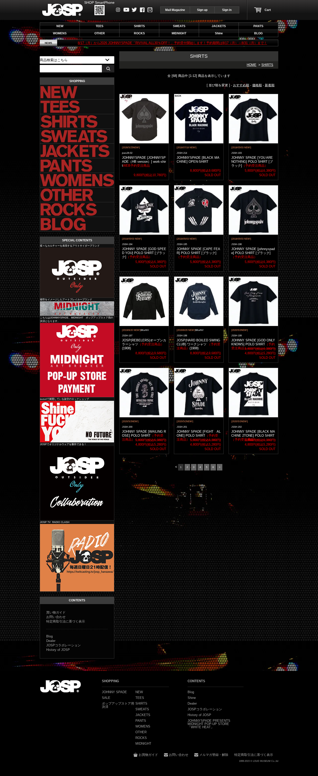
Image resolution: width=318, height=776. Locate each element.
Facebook (142, 9)
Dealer (50, 641)
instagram (118, 10)
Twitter (134, 9)
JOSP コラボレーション (77, 483)
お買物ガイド (148, 755)
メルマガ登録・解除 (213, 755)
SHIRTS (267, 65)
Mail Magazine (175, 10)
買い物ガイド (56, 612)
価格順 (257, 85)
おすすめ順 (241, 85)
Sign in (227, 10)
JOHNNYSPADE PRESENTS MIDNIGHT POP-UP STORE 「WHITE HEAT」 (209, 724)
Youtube (126, 10)
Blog (150, 9)
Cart (268, 10)
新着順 (270, 85)
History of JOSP (58, 650)
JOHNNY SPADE (62, 9)
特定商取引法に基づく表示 (65, 621)
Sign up (202, 10)
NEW (59, 26)
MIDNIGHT (77, 308)
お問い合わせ (56, 617)
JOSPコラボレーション (63, 645)
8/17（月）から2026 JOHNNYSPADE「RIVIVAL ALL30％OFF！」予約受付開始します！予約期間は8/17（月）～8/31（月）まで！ (145, 43)
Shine (77, 421)
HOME (251, 65)
